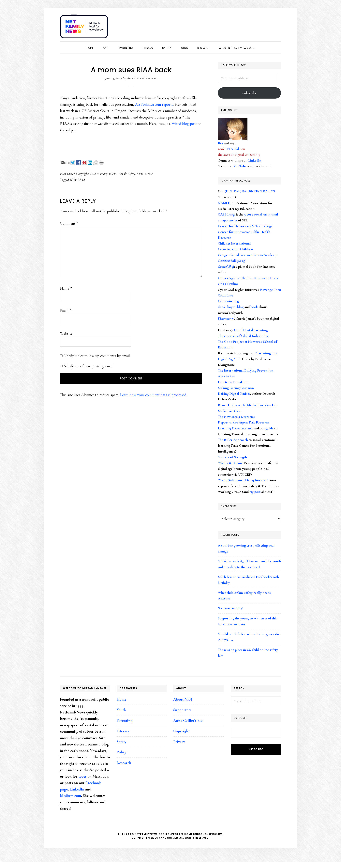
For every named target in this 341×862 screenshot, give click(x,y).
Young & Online (231, 463)
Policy (121, 752)
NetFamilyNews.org (84, 27)
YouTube (239, 166)
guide (270, 428)
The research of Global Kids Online (243, 336)
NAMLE (224, 203)
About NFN (182, 699)
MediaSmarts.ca (229, 411)
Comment (69, 223)
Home (121, 699)
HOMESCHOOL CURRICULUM (203, 834)
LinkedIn (254, 160)
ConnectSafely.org (231, 260)
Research (124, 762)
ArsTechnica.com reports (154, 104)
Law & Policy (99, 173)
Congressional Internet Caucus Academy (247, 255)
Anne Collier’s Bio (188, 720)
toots (82, 776)
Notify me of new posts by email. (89, 366)
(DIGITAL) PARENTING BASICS (250, 191)
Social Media (145, 173)
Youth (121, 710)
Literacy (123, 731)
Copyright (82, 173)
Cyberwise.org (228, 301)
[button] (277, 24)
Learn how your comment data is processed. (153, 394)
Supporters (182, 710)
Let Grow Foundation (233, 382)
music (112, 173)
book (254, 307)
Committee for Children (235, 249)
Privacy (179, 741)
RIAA (81, 179)
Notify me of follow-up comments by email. (97, 355)
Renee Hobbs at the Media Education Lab (247, 405)
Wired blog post (184, 123)
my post (254, 491)
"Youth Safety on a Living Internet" (243, 480)
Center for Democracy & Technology (245, 226)
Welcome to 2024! (230, 608)
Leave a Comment (145, 78)
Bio (220, 143)
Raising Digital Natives (234, 393)
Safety (121, 741)
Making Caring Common (236, 388)
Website (66, 333)
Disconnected (226, 318)
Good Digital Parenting (251, 330)
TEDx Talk (233, 149)
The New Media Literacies (236, 416)
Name (66, 288)
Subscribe (249, 93)
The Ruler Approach (233, 440)
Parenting (125, 720)
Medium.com (70, 795)
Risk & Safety (126, 173)
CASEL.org (226, 214)
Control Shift (226, 266)
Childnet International (234, 243)
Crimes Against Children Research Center (248, 278)
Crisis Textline (228, 283)
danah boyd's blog (231, 307)
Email (65, 311)
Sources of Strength (232, 457)
